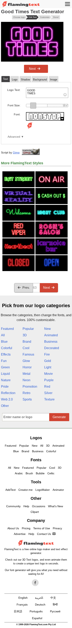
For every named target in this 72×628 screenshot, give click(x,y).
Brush (29, 473)
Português (36, 611)
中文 (53, 597)
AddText (10, 489)
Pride (5, 386)
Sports (27, 399)
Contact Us (44, 534)
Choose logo (19, 17)
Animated (51, 335)
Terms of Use (41, 528)
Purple (49, 380)
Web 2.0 (7, 399)
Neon (26, 380)
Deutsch (40, 604)
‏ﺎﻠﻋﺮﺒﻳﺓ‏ (39, 597)
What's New (55, 506)
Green (5, 367)
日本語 (18, 611)
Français (22, 604)
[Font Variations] (29, 128)
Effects (6, 354)
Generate (59, 417)
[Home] (21, 4)
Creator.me (25, 489)
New (47, 328)
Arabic (19, 473)
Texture (49, 399)
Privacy (57, 528)
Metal (26, 373)
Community (13, 506)
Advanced (14, 136)
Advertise (20, 534)
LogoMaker (42, 489)
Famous (28, 354)
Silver (48, 393)
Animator (58, 489)
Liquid (5, 373)
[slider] (33, 106)
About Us (13, 528)
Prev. (26, 287)
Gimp (16, 152)
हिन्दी (55, 604)
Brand (27, 341)
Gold (47, 361)
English (23, 597)
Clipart (35, 511)
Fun (4, 361)
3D (25, 335)
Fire (47, 354)
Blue (4, 341)
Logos (36, 438)
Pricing (26, 528)
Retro (26, 393)
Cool (26, 348)
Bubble (40, 473)
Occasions (38, 506)
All (3, 335)
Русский (55, 611)
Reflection (8, 393)
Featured (7, 328)
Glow (26, 361)
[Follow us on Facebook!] (35, 582)
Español (37, 618)
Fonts (36, 460)
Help (26, 506)
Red (47, 386)
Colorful (6, 348)
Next (32, 68)
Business (50, 341)
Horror (27, 367)
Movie (48, 373)
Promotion (30, 386)
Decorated (51, 348)
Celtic (50, 473)
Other (5, 405)
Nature (6, 380)
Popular (28, 328)
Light (47, 367)
